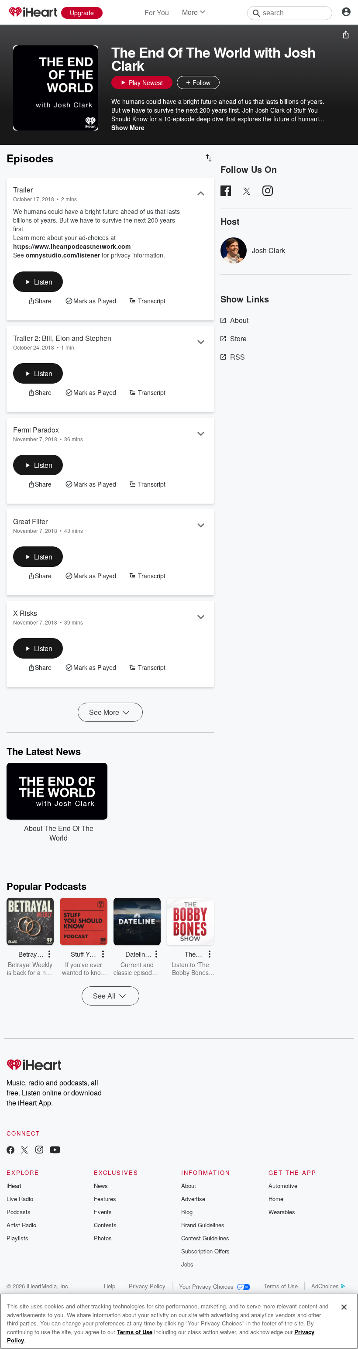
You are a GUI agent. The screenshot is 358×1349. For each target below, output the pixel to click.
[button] (228, 82)
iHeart (14, 1185)
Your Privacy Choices (206, 1286)
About (239, 320)
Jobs (187, 1264)
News (101, 1185)
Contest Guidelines (205, 1238)
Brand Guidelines (202, 1225)
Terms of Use (281, 1286)
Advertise (193, 1199)
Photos (103, 1238)
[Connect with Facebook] (10, 1151)
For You (157, 12)
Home (275, 1199)
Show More (128, 127)
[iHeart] (33, 12)
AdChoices (325, 1286)
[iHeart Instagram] (39, 1151)
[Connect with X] (24, 1151)
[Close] (344, 1307)
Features (105, 1199)
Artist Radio (21, 1225)
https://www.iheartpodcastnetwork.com (72, 246)
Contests (105, 1225)
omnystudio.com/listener (63, 255)
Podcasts (19, 1212)
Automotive (282, 1185)
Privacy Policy (147, 1286)
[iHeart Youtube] (55, 1151)
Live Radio (20, 1199)
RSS (237, 357)
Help (109, 1286)
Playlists (17, 1238)
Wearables (281, 1212)
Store (238, 338)
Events (103, 1212)
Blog (187, 1212)
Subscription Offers (205, 1251)
